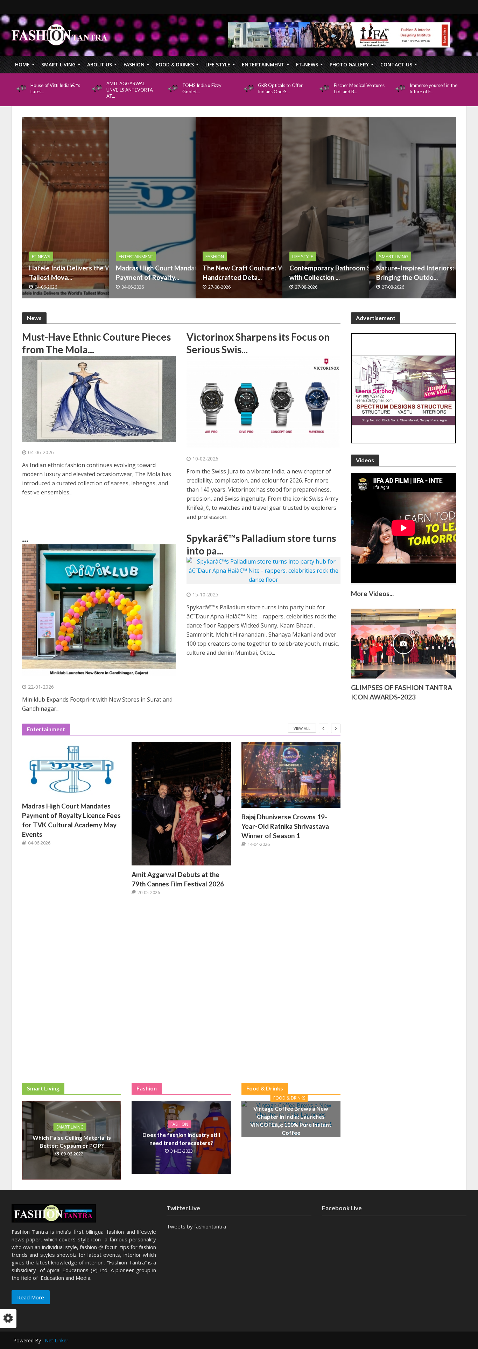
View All (302, 728)
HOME (22, 64)
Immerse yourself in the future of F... (433, 88)
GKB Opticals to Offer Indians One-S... (280, 88)
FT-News (307, 64)
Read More (30, 1297)
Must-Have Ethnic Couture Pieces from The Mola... (96, 343)
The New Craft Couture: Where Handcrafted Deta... (251, 272)
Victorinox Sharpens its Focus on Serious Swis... (258, 343)
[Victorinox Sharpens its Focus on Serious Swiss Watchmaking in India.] (263, 401)
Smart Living (70, 1127)
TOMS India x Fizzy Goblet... (202, 88)
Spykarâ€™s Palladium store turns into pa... (261, 544)
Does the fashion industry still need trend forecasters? (181, 1138)
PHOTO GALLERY (349, 64)
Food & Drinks (289, 1098)
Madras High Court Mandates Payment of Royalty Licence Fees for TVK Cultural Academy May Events (71, 820)
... (25, 538)
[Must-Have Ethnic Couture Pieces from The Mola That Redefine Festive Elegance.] (99, 398)
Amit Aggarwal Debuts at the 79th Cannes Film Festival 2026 (178, 879)
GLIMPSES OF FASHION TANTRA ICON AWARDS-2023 (401, 692)
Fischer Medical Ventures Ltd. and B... (359, 88)
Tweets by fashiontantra (196, 1226)
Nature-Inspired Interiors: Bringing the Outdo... (415, 272)
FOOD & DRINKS (175, 64)
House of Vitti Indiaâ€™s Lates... (55, 88)
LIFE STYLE (217, 64)
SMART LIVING (58, 64)
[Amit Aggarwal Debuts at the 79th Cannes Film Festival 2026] (181, 803)
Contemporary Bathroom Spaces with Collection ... (338, 272)
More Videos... (372, 593)
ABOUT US (99, 64)
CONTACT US (396, 64)
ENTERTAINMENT (263, 64)
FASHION (134, 64)
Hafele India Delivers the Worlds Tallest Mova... (78, 272)
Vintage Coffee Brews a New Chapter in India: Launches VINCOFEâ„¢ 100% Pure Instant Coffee (290, 1120)
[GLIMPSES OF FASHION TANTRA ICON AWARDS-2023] (403, 642)
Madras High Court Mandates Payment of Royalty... (160, 272)
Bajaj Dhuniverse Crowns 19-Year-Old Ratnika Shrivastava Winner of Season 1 (285, 826)
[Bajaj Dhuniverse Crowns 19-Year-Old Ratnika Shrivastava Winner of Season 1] (290, 775)
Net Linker (56, 1340)
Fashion (179, 1124)
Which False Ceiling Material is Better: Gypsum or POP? (72, 1141)
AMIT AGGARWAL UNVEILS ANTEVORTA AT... (129, 90)
